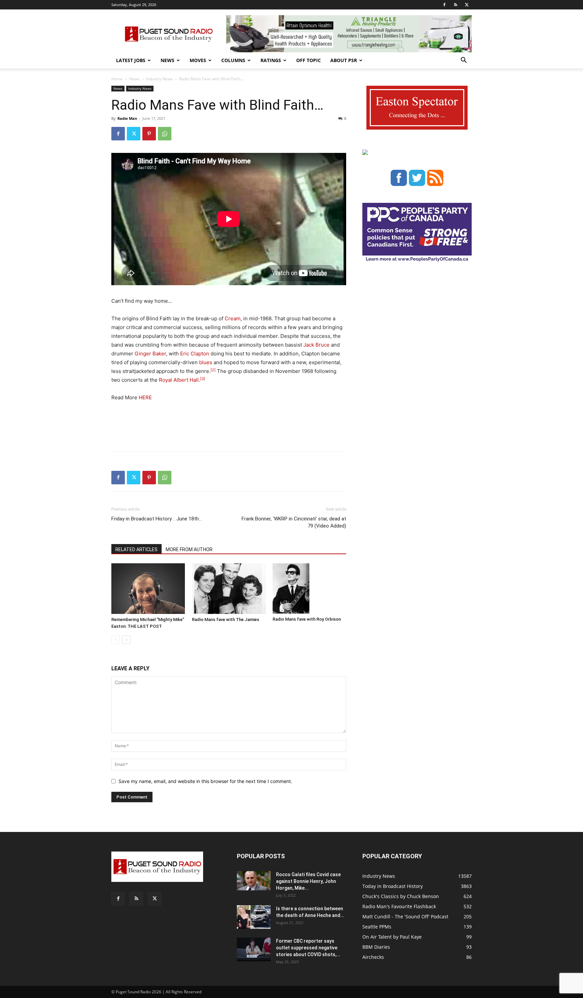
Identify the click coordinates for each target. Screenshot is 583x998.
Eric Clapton (194, 353)
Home (117, 79)
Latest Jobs (130, 60)
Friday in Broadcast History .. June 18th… (156, 519)
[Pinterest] (149, 133)
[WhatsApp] (164, 133)
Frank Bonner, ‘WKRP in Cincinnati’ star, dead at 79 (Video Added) (294, 522)
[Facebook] (444, 4)
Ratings (270, 60)
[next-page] (126, 640)
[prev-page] (115, 640)
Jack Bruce (316, 345)
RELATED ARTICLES (136, 549)
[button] (463, 61)
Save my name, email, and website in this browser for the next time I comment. (205, 781)
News (167, 60)
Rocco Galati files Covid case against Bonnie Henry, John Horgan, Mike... (308, 881)
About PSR (343, 60)
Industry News (159, 79)
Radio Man (127, 118)
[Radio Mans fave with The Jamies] (229, 588)
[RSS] (455, 4)
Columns (233, 60)
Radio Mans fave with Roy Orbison (307, 619)
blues (205, 362)
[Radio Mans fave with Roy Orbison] (309, 588)
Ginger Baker (150, 353)
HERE (145, 397)
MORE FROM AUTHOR (189, 549)
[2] (213, 370)
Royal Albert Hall (179, 380)
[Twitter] (467, 4)
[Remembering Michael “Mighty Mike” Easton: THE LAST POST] (148, 588)
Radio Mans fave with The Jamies (225, 619)
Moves (198, 60)
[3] (202, 378)
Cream (233, 318)
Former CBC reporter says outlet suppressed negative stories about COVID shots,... (308, 947)
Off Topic (308, 60)
